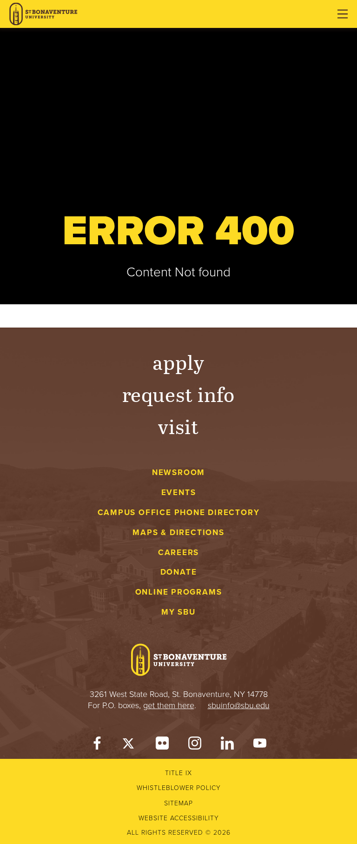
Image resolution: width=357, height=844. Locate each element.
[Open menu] (342, 14)
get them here (168, 705)
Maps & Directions (178, 532)
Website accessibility (179, 818)
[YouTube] (260, 745)
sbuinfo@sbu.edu (239, 705)
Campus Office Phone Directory (179, 512)
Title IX (178, 773)
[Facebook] (97, 745)
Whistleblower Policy (179, 788)
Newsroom (178, 472)
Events (178, 492)
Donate (178, 572)
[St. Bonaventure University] (43, 14)
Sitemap (178, 803)
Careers (178, 552)
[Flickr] (162, 745)
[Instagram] (195, 745)
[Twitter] (130, 745)
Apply (178, 362)
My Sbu (178, 612)
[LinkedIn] (227, 745)
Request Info (178, 394)
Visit (178, 426)
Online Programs (178, 592)
